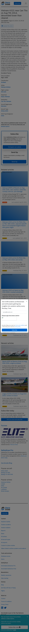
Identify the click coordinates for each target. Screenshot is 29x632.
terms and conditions (20, 325)
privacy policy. (17, 326)
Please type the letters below (10, 315)
